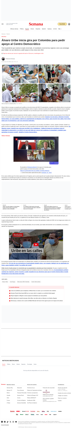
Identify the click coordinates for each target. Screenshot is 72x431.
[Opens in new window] (5, 422)
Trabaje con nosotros (62, 395)
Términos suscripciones (32, 392)
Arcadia (8, 395)
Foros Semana (20, 390)
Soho (8, 397)
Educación (19, 387)
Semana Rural (20, 395)
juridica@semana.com (48, 396)
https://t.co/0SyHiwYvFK (27, 170)
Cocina (18, 397)
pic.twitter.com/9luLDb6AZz (41, 170)
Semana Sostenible (21, 402)
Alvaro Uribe (5, 281)
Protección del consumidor (49, 387)
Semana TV (9, 390)
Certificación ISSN (31, 400)
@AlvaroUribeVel (32, 167)
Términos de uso (31, 387)
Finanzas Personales (22, 392)
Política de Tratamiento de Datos (34, 390)
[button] (36, 244)
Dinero (8, 392)
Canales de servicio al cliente (64, 393)
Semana (3, 34)
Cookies (60, 400)
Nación (8, 34)
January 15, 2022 (47, 172)
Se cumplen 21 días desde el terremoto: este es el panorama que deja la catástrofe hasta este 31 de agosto (31, 207)
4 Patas (8, 402)
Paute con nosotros (62, 398)
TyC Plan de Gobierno (32, 402)
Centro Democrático (36, 281)
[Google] (2, 422)
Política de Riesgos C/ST (32, 395)
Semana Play (10, 387)
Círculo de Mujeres (21, 400)
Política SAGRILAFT (31, 397)
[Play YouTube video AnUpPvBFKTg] (36, 244)
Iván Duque (12, 281)
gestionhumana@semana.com (49, 401)
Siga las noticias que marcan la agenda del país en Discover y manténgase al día (23, 53)
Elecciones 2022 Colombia (23, 281)
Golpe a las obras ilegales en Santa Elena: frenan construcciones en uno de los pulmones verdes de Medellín (11, 207)
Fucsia (8, 400)
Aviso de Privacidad (6, 424)
